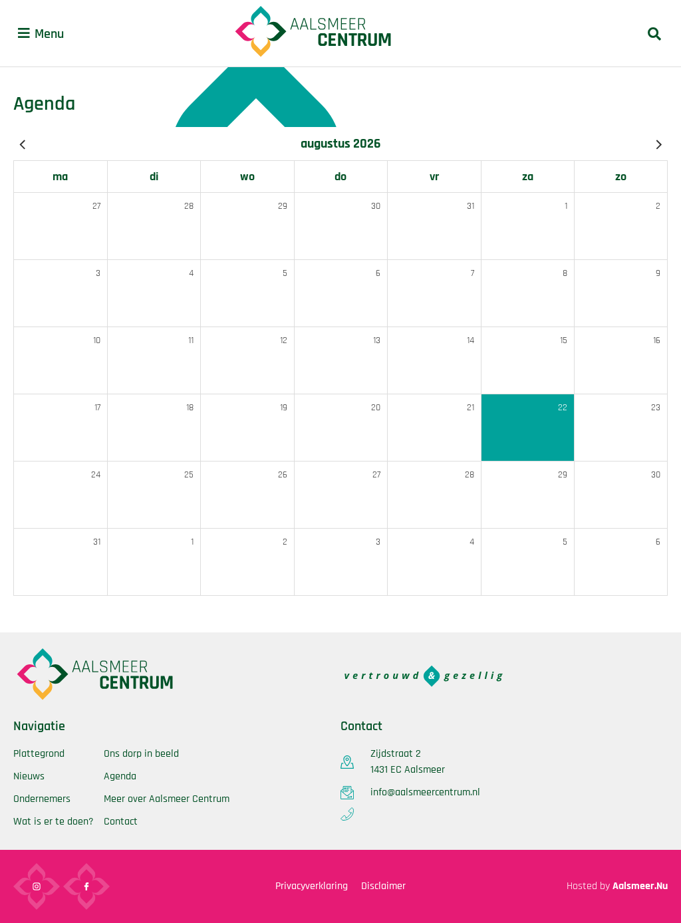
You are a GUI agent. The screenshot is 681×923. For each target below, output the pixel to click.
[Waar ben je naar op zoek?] (654, 33)
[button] (24, 33)
